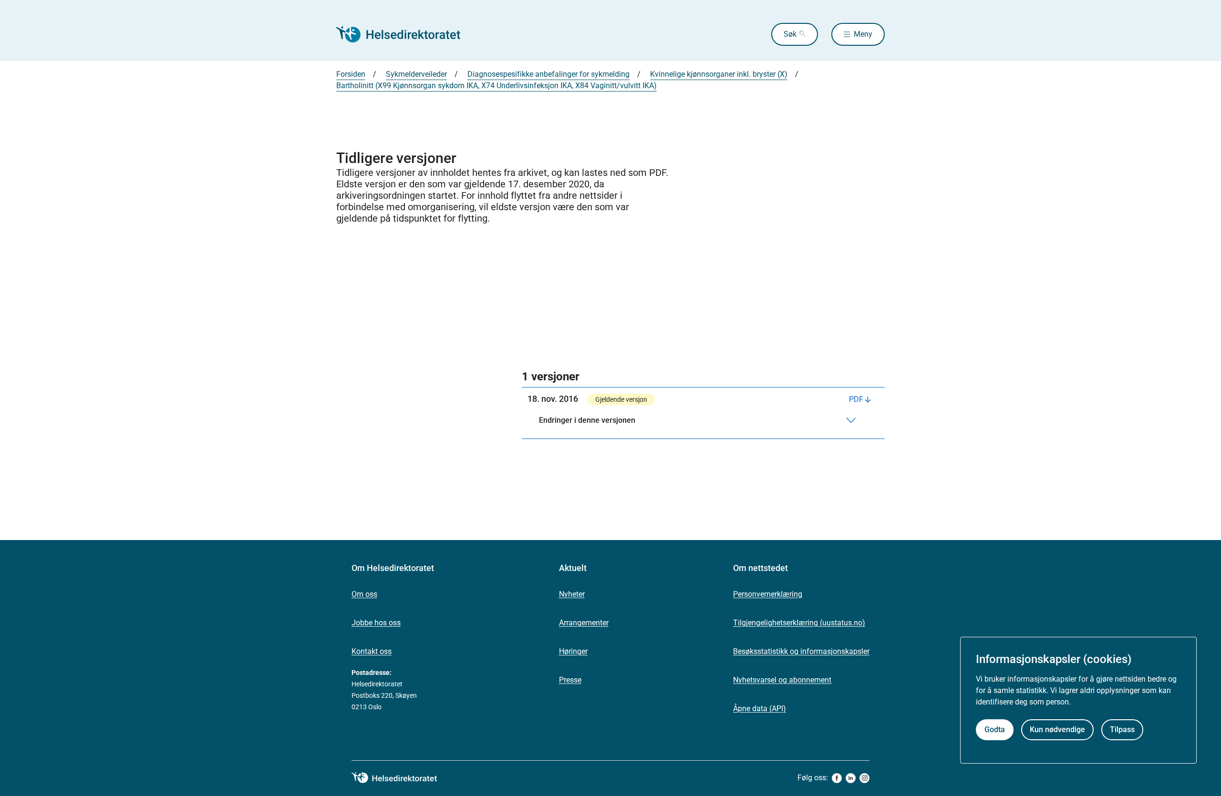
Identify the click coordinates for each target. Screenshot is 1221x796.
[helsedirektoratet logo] (401, 778)
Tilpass (1122, 730)
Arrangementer (584, 622)
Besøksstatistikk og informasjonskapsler (801, 651)
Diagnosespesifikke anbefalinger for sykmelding (548, 74)
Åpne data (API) (759, 708)
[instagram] (864, 778)
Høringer (573, 651)
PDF (856, 399)
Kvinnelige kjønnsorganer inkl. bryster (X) (718, 74)
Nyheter (572, 594)
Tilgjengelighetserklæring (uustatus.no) (799, 622)
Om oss (364, 594)
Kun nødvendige (1057, 730)
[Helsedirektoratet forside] (405, 34)
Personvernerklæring (767, 594)
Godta (994, 730)
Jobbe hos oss (376, 622)
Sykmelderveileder (416, 74)
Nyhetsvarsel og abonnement (782, 679)
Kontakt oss (372, 651)
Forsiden (350, 74)
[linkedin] (851, 778)
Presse (570, 679)
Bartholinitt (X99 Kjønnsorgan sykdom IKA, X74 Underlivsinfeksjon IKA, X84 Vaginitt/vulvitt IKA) (496, 85)
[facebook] (837, 778)
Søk (790, 34)
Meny (863, 34)
